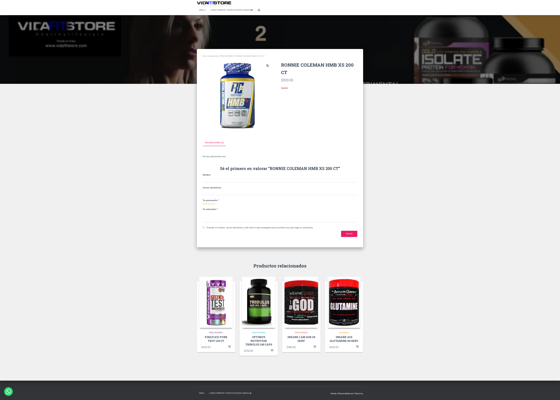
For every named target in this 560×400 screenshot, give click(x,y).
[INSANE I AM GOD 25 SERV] (301, 302)
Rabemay (358, 393)
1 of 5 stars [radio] (204, 204)
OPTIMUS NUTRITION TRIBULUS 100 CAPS (258, 340)
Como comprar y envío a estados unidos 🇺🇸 (232, 10)
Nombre (206, 175)
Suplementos (213, 56)
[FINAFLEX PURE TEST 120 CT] (216, 302)
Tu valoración (210, 209)
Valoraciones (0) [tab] (214, 142)
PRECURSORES (227, 56)
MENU (202, 10)
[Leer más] (229, 347)
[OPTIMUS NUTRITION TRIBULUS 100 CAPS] (258, 302)
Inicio (205, 56)
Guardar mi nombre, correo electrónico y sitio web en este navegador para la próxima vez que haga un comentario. (260, 227)
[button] (267, 65)
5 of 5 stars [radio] (214, 204)
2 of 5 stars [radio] (206, 204)
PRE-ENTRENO (301, 333)
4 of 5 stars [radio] (212, 204)
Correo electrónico (212, 187)
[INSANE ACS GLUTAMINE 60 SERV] (344, 302)
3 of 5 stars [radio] (209, 204)
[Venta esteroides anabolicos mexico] (214, 3)
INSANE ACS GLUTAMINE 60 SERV (344, 338)
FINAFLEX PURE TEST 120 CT (216, 338)
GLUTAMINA (344, 333)
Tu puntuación (211, 200)
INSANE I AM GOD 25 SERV (301, 338)
